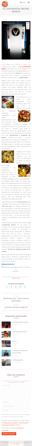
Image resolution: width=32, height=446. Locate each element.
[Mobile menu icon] (28, 2)
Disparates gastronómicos (9, 23)
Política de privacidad (10, 423)
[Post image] (6, 325)
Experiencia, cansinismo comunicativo (20, 352)
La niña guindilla (17, 360)
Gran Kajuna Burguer (19, 331)
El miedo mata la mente (20, 322)
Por (25, 276)
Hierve (14, 341)
